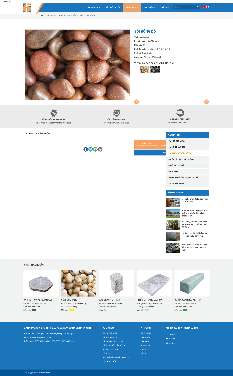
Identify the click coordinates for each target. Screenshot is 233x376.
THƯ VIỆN (149, 7)
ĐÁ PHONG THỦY (109, 361)
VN (203, 7)
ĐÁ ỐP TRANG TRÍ (110, 337)
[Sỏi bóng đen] (155, 69)
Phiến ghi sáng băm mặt (150, 300)
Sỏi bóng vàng (69, 300)
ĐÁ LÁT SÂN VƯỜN (110, 333)
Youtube (172, 343)
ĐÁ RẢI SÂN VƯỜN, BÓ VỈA (71, 15)
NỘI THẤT (144, 349)
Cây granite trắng (110, 300)
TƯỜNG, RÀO (146, 345)
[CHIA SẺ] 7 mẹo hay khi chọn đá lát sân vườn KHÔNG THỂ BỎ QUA (194, 224)
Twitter (171, 339)
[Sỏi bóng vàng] (144, 69)
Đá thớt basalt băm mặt (37, 300)
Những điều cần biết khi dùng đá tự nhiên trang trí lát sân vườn (195, 247)
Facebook (172, 334)
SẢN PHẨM (131, 7)
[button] (136, 101)
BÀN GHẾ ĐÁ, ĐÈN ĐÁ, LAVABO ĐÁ (116, 357)
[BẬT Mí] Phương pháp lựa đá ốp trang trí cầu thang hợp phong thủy (194, 213)
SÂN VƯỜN (145, 337)
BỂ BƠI (143, 353)
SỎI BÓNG (90, 15)
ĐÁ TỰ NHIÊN (146, 333)
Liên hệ (165, 7)
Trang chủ (94, 7)
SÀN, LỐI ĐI (145, 341)
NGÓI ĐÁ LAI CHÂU (110, 349)
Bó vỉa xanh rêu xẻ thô (187, 300)
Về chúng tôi (113, 7)
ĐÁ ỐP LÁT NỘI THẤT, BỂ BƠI (114, 345)
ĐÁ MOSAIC (107, 353)
